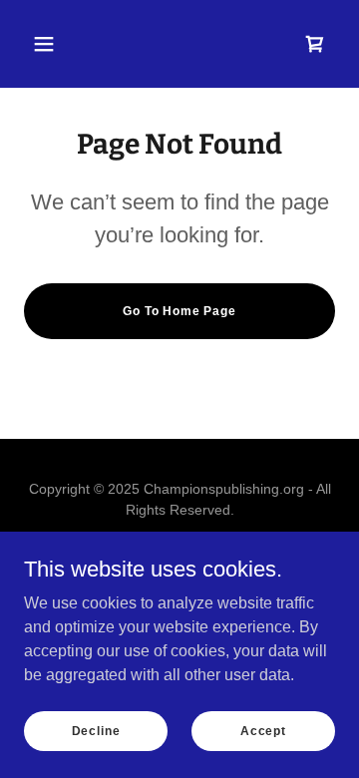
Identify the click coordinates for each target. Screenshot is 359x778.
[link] (315, 44)
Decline (96, 730)
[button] (44, 44)
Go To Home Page (179, 311)
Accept (263, 730)
